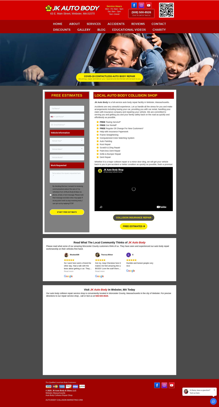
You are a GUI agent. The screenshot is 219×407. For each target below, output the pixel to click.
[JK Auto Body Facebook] (134, 5)
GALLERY (84, 29)
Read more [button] (68, 271)
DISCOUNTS (61, 29)
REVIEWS (138, 23)
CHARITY (159, 29)
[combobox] (52, 117)
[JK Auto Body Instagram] (142, 5)
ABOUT (74, 23)
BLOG (101, 29)
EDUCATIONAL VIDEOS (129, 29)
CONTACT (159, 23)
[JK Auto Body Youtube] (149, 5)
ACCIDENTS (116, 23)
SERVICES (94, 23)
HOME (57, 23)
